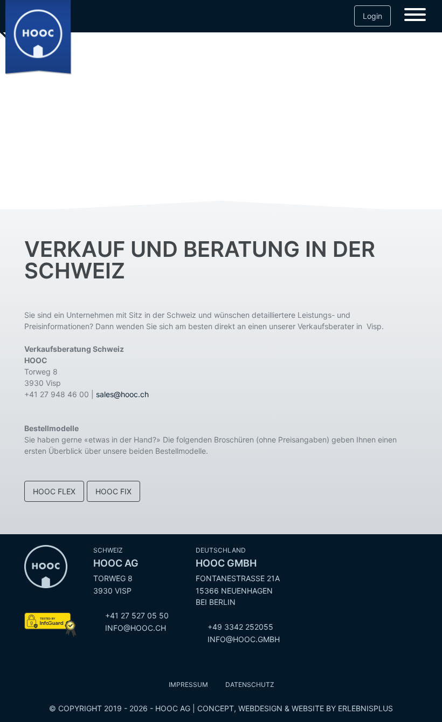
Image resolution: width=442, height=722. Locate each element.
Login (372, 16)
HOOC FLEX (54, 491)
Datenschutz (249, 684)
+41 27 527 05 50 (137, 615)
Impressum (188, 684)
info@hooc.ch (135, 627)
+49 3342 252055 (240, 626)
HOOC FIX (113, 491)
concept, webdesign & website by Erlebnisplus (295, 708)
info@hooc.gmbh (244, 639)
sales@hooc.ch (122, 394)
